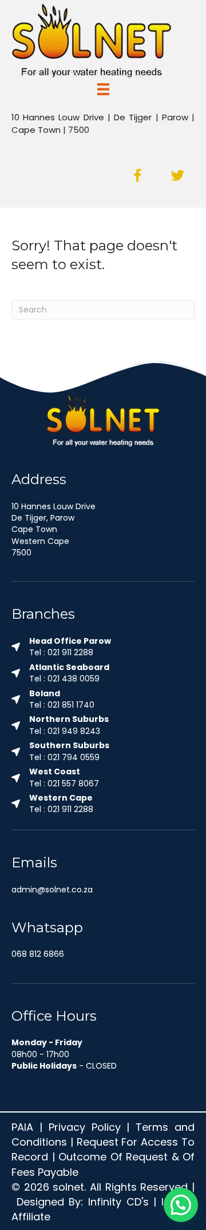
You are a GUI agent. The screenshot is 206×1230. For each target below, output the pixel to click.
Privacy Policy (85, 1127)
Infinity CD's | (124, 1202)
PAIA (22, 1127)
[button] (137, 176)
